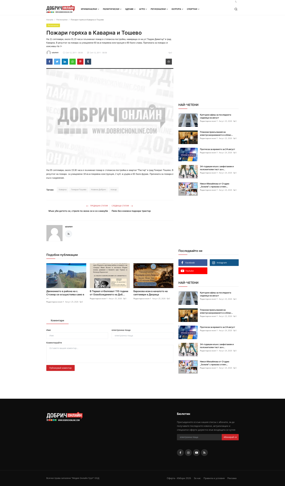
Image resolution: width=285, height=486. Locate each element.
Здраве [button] (129, 9)
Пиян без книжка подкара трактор (131, 211)
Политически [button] (111, 9)
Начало (49, 19)
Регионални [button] (158, 9)
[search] (236, 9)
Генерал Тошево (78, 189)
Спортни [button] (192, 9)
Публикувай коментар (60, 367)
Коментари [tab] (57, 320)
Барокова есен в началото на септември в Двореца (150, 293)
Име (48, 330)
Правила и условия (214, 478)
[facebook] (180, 452)
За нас (197, 478)
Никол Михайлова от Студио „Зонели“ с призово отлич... (214, 185)
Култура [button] (176, 9)
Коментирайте (54, 342)
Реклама (231, 478)
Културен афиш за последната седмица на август (215, 116)
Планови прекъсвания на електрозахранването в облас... (216, 133)
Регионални (62, 19)
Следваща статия (120, 205)
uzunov (69, 226)
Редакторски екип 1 (55, 302)
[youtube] (196, 452)
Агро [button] (142, 9)
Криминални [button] (89, 9)
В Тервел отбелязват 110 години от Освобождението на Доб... (109, 293)
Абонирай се (230, 437)
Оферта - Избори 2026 (179, 478)
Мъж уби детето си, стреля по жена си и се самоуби (78, 211)
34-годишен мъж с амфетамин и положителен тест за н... (217, 168)
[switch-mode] (236, 1)
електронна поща (121, 330)
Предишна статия (99, 205)
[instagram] (188, 452)
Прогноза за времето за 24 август (217, 149)
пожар (114, 189)
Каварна (62, 189)
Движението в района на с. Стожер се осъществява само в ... (65, 294)
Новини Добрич (98, 189)
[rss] (204, 452)
